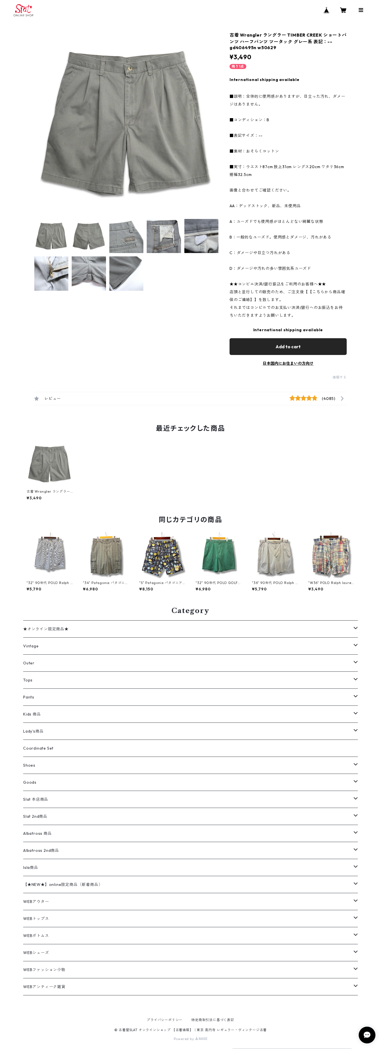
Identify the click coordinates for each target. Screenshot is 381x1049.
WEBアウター (36, 901)
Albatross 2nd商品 (41, 850)
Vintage (31, 646)
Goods (30, 782)
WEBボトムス (36, 935)
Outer (29, 663)
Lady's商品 (33, 731)
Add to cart (288, 346)
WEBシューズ (36, 952)
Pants (28, 697)
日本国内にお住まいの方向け (288, 363)
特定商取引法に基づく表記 (212, 1020)
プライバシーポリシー (164, 1020)
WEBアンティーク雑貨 (44, 986)
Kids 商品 (32, 714)
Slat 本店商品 (35, 799)
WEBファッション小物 (44, 969)
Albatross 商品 (37, 833)
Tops (28, 680)
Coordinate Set (38, 748)
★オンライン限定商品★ (46, 628)
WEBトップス (36, 918)
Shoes (29, 765)
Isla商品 (30, 867)
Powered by (184, 1039)
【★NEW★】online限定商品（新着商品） (62, 884)
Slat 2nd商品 (35, 816)
